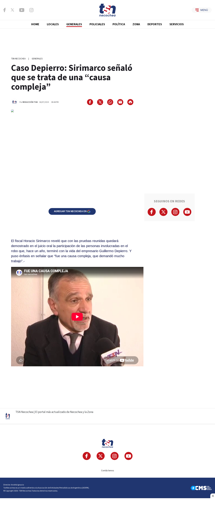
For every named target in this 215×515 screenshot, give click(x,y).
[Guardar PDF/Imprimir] (130, 102)
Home (35, 24)
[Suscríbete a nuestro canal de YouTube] (21, 10)
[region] (107, 41)
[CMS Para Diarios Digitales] (201, 488)
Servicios (176, 24)
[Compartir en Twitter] (100, 102)
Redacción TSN (30, 102)
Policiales (97, 24)
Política (119, 24)
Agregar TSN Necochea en (70, 211)
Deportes (154, 24)
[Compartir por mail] (120, 102)
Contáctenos (107, 470)
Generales (74, 24)
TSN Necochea (18, 58)
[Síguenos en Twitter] (12, 9)
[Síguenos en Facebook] (4, 10)
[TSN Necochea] (107, 10)
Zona (136, 24)
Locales (53, 24)
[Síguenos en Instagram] (31, 10)
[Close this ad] (212, 495)
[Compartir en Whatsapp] (110, 102)
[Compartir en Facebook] (90, 102)
